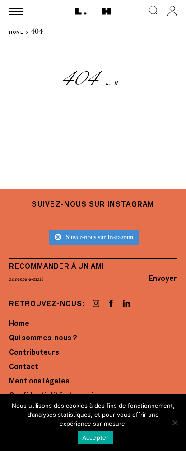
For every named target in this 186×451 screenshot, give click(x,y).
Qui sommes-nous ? (43, 338)
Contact (23, 367)
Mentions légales (39, 381)
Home (19, 324)
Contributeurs (34, 352)
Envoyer (163, 279)
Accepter (95, 437)
